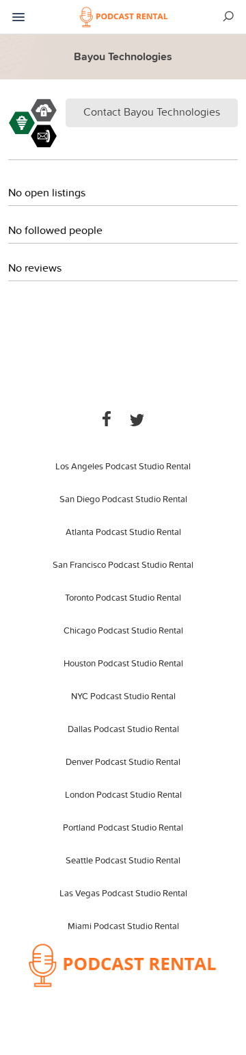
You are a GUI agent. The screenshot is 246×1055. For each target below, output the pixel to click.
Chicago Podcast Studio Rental (123, 630)
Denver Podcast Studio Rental (123, 761)
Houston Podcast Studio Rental (123, 663)
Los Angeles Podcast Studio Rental (123, 466)
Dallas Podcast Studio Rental (123, 728)
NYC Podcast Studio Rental (123, 696)
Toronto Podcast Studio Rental (123, 597)
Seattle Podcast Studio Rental (123, 860)
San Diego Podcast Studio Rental (123, 499)
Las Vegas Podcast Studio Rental (123, 893)
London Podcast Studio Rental (123, 794)
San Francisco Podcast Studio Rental (123, 564)
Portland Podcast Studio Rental (123, 827)
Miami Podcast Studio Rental (123, 926)
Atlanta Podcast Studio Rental (123, 531)
